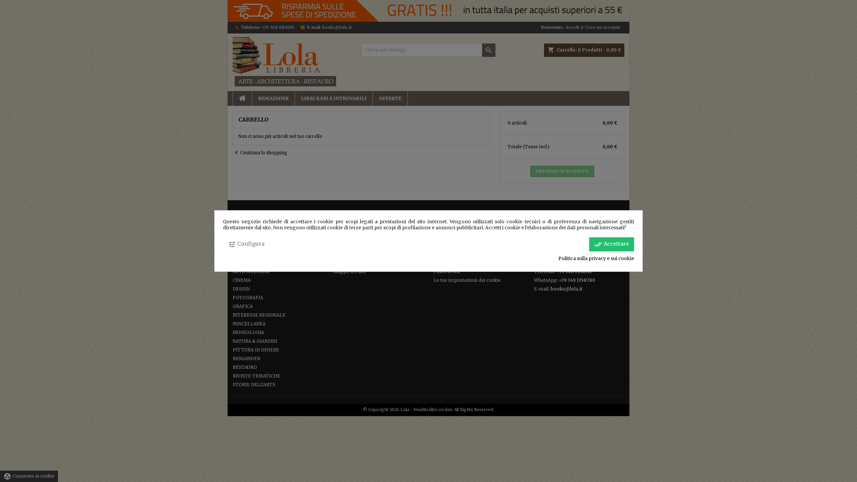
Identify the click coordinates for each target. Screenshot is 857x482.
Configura (246, 244)
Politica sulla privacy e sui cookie (596, 258)
